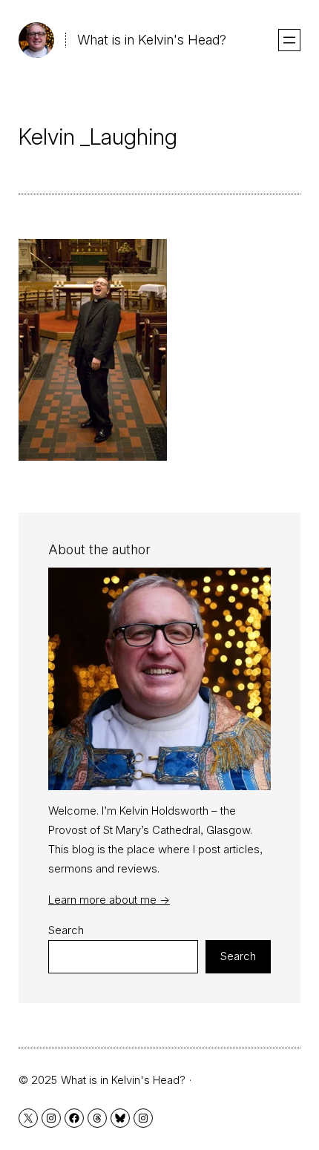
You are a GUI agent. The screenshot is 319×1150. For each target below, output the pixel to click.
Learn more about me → (109, 900)
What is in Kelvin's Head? (151, 39)
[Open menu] (289, 40)
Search (66, 930)
